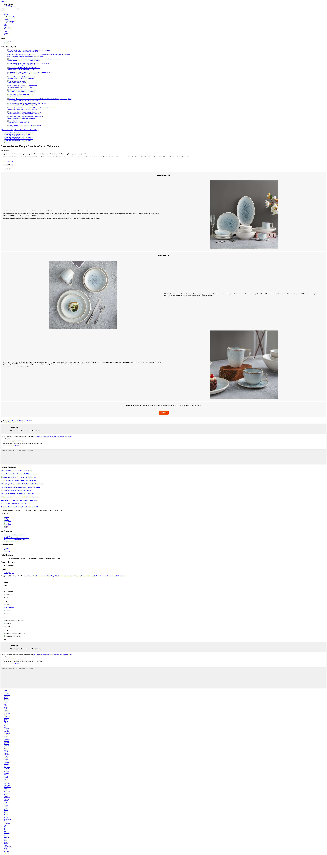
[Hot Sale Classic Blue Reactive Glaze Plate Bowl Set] (16, 490)
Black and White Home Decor (119, 576)
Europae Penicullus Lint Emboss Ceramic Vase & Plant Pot (23, 113)
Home (5, 13)
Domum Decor (11, 21)
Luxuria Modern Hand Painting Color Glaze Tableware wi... (23, 109)
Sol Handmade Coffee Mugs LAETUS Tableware (21, 91)
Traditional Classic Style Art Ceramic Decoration (20, 78)
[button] (164, 413)
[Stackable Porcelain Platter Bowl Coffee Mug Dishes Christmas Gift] (18, 477)
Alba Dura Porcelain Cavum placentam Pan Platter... (19, 500)
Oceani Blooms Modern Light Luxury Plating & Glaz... (22, 65)
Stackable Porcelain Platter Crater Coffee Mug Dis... (19, 480)
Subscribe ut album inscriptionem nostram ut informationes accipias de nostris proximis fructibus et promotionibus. (31, 510)
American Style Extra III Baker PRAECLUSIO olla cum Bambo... (25, 56)
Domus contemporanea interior (77, 576)
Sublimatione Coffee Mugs (47, 576)
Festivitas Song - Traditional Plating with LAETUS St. (22, 69)
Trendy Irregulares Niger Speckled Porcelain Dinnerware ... (23, 51)
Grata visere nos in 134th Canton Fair (14, 535)
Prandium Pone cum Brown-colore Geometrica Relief (19, 507)
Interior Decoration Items (92, 576)
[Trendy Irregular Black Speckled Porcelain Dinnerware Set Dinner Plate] (22, 484)
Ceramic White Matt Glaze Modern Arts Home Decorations (23, 127)
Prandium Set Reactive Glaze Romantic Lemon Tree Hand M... (24, 60)
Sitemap (29, 576)
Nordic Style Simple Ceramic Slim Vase (18, 122)
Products (6, 19)
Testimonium (10, 18)
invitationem (7, 536)
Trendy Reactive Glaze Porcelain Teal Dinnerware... (19, 474)
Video (5, 24)
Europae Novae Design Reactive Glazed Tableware (21, 87)
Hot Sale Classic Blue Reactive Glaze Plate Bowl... (18, 494)
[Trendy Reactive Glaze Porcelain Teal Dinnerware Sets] (16, 470)
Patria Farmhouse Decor (61, 576)
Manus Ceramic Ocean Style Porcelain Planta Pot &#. (21, 118)
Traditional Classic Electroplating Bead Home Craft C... (22, 74)
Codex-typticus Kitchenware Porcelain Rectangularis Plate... (23, 105)
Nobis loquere (8, 28)
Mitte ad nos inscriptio (7, 161)
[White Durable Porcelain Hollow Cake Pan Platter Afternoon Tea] (20, 497)
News (5, 25)
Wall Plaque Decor (105, 576)
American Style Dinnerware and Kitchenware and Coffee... (23, 100)
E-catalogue (7, 27)
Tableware (10, 22)
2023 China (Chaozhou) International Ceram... (16, 538)
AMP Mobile (35, 576)
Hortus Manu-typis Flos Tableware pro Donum (20, 96)
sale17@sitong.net (9, 573)
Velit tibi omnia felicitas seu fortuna (16, 82)
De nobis (6, 15)
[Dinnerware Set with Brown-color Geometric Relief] (16, 503)
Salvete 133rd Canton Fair (11, 541)
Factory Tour (10, 16)
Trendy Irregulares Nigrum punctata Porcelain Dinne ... (20, 487)
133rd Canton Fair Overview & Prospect (15, 539)
